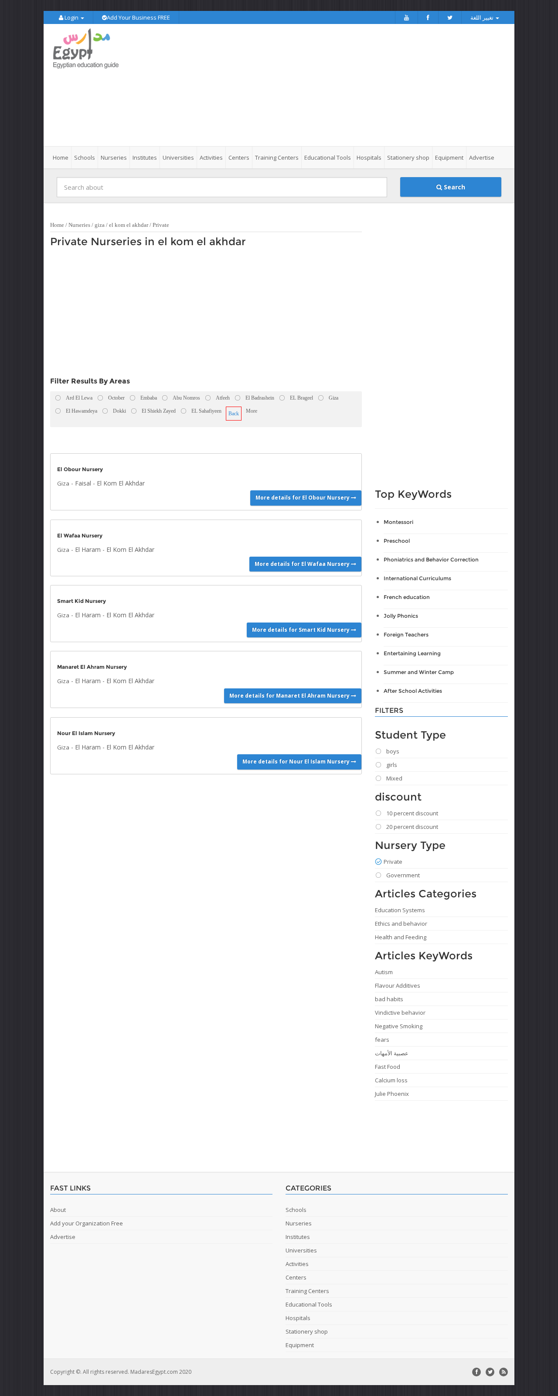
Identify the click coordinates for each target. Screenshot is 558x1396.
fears (382, 1040)
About (58, 1210)
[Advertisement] (328, 85)
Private (161, 225)
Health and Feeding (400, 937)
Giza (63, 483)
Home (60, 157)
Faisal (83, 483)
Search (453, 187)
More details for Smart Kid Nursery (301, 629)
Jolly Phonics (401, 615)
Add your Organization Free (86, 1223)
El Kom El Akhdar (121, 483)
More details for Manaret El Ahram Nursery (290, 695)
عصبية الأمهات (391, 1053)
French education (407, 597)
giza (100, 225)
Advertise (481, 157)
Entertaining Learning (412, 653)
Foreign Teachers (406, 634)
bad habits (389, 999)
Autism (384, 972)
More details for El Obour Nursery (303, 497)
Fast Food (387, 1067)
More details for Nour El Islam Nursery (296, 761)
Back (233, 414)
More (251, 411)
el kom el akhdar (128, 225)
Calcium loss (391, 1080)
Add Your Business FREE (138, 17)
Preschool (397, 540)
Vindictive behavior (400, 1012)
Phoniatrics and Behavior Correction (431, 559)
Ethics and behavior (401, 923)
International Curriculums (417, 578)
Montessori (398, 522)
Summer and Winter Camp (419, 672)
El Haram (88, 549)
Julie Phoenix (392, 1094)
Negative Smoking (398, 1026)
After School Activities (413, 691)
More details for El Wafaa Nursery (303, 564)
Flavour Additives (397, 985)
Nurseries (79, 225)
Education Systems (400, 910)
